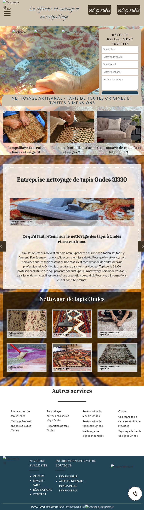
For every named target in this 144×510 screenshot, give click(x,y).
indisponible (68, 485)
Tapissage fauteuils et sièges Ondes (129, 433)
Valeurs (38, 476)
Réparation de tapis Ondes (58, 428)
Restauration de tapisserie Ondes (92, 423)
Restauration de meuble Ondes (91, 413)
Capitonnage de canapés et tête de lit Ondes (129, 421)
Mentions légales (75, 506)
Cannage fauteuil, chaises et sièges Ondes (21, 426)
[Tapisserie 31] (12, 4)
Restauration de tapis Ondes (20, 413)
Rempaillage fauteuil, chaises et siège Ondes (58, 416)
